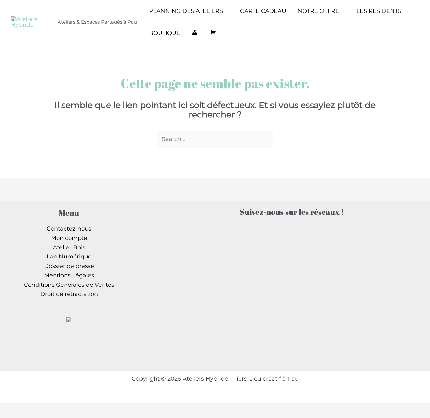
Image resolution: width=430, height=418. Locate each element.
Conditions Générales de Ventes (69, 284)
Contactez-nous (69, 228)
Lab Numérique (69, 256)
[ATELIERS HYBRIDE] (69, 319)
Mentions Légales (69, 275)
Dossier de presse (69, 266)
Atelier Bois (69, 247)
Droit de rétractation (69, 293)
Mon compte (69, 238)
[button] (226, 11)
